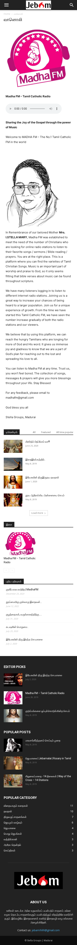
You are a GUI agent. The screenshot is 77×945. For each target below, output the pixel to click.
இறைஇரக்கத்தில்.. (35, 459)
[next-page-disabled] (12, 570)
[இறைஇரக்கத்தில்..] (13, 464)
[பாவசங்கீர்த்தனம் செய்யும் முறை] (13, 745)
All (34, 432)
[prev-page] (6, 570)
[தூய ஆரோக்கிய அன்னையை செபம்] (13, 500)
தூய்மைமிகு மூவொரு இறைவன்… (24, 601)
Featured (46, 432)
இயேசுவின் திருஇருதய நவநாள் (42, 477)
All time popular (64, 432)
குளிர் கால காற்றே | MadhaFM (22, 589)
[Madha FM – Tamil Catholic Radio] (20, 543)
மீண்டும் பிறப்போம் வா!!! (37, 441)
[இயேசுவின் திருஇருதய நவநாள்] (13, 482)
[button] (6, 5)
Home (7, 13)
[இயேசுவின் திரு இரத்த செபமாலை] (13, 679)
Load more (37, 513)
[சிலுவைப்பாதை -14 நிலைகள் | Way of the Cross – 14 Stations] (13, 780)
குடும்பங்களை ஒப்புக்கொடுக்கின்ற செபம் (47, 711)
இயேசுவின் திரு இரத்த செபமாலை (24, 639)
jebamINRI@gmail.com (46, 930)
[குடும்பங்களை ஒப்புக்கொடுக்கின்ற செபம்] (13, 715)
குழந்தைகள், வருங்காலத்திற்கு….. (24, 614)
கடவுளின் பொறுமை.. (17, 626)
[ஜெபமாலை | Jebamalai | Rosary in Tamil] (13, 763)
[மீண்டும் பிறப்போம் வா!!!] (13, 446)
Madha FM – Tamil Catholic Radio (44, 693)
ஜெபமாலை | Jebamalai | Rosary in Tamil (48, 758)
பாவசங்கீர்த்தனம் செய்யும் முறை (42, 740)
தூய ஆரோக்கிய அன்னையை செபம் (44, 495)
